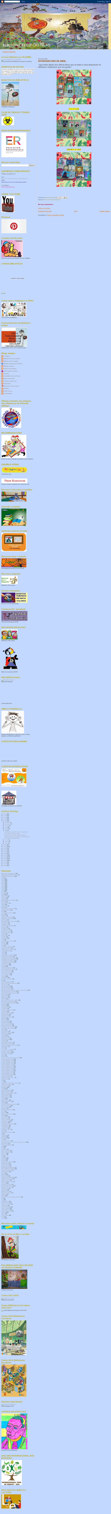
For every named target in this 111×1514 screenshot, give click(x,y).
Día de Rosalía (5, 987)
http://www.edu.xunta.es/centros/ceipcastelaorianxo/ (14, 178)
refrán (3, 1173)
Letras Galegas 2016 (7, 1063)
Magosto (4, 1087)
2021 (5, 845)
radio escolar (5, 1164)
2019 (5, 848)
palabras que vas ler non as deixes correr (13, 1142)
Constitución (5, 963)
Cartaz (3, 934)
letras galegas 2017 (7, 1064)
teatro (3, 1195)
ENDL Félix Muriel (9, 378)
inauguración (5, 1039)
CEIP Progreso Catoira (11, 371)
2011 (5, 862)
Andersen (4, 906)
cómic (3, 953)
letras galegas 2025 (7, 1073)
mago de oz (4, 1086)
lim (2, 1080)
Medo (3, 1102)
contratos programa (7, 967)
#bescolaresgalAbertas (8, 873)
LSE (2, 1081)
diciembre (7, 822)
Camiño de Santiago (7, 925)
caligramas (4, 924)
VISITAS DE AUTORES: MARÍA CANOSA (15, 835)
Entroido (3, 1005)
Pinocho (3, 1154)
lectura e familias (6, 1052)
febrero (7, 841)
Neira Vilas (4, 1118)
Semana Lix (4, 1188)
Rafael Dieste (5, 1166)
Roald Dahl (4, 1176)
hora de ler (4, 1034)
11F (2, 877)
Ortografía (4, 1135)
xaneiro (3, 1212)
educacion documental (8, 1001)
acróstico (4, 897)
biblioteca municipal (7, 918)
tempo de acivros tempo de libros (11, 1197)
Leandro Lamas (6, 1050)
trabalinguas (5, 1201)
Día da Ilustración (6, 982)
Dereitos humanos (6, 979)
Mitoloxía (4, 1108)
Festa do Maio (5, 1022)
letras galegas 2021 (7, 1069)
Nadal (3, 1115)
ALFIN (3, 901)
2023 (5, 819)
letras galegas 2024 (7, 1072)
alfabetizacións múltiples (8, 900)
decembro (4, 977)
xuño (2, 1218)
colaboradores (5, 951)
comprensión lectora (7, 962)
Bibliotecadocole (9, 366)
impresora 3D (5, 1038)
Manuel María (5, 1094)
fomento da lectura (6, 1025)
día (2, 980)
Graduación (4, 1031)
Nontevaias (7, 383)
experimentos (5, 1014)
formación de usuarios (8, 1027)
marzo (6, 840)
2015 (5, 855)
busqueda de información (8, 921)
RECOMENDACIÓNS (7, 1169)
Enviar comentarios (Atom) (55, 215)
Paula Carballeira (6, 1145)
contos (3, 966)
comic (3, 952)
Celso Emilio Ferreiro (7, 941)
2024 (5, 817)
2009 (5, 865)
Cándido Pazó (5, 929)
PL (2, 1156)
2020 (5, 846)
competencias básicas (8, 960)
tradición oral (5, 1202)
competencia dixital (7, 956)
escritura (4, 1011)
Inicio (75, 211)
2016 (5, 853)
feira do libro (5, 1021)
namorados (4, 1117)
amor (2, 904)
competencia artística (7, 955)
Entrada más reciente (45, 211)
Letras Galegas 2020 (7, 1067)
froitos (3, 1029)
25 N (2, 891)
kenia (3, 1048)
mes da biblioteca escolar (8, 1104)
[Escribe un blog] (60, 198)
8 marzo (3, 893)
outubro (3, 1138)
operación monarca (7, 1132)
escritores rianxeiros (7, 1010)
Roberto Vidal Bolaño (7, 1177)
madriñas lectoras (6, 1084)
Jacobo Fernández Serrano (9, 1045)
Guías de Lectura (6, 1032)
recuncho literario (6, 1170)
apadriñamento (5, 910)
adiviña (3, 899)
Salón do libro (5, 1180)
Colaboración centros (7, 949)
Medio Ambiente (6, 1101)
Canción (3, 927)
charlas (3, 942)
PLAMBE (4, 1157)
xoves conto (4, 1215)
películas (4, 1149)
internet (3, 1041)
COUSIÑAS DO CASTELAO (12, 376)
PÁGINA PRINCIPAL (9, 52)
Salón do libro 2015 (7, 1181)
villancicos (4, 1205)
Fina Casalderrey (6, 1024)
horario (3, 1035)
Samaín (3, 1183)
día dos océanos (6, 989)
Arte (2, 911)
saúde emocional (6, 1184)
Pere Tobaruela (6, 1152)
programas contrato (7, 1162)
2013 (5, 858)
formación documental (8, 1028)
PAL (2, 1139)
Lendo (3, 1056)
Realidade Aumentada (8, 1167)
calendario (4, 922)
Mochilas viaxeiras (6, 1109)
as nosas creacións (7, 913)
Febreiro (3, 1019)
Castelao (4, 938)
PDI (2, 1147)
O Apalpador (5, 1125)
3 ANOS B (7, 356)
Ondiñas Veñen (6, 1129)
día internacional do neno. (9, 993)
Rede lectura (5, 1171)
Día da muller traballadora (9, 983)
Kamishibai (4, 1046)
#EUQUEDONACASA (7, 876)
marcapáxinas (5, 1095)
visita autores (5, 1208)
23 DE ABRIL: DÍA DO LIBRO (12, 833)
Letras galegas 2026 (7, 1074)
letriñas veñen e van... (7, 1077)
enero (6, 843)
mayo (6, 828)
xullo (2, 1216)
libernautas (4, 1079)
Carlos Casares (6, 932)
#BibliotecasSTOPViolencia (9, 875)
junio (6, 827)
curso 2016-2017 (6, 972)
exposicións (4, 1015)
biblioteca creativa (6, 917)
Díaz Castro (4, 994)
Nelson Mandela (6, 1119)
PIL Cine (4, 1153)
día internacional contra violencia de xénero (14, 990)
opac (2, 1131)
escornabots (5, 1007)
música (3, 1112)
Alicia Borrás (5, 903)
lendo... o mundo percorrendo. (10, 1057)
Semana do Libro (6, 1187)
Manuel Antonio (6, 1091)
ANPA (3, 907)
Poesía (3, 1159)
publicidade (4, 1163)
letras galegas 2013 (7, 1059)
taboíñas (4, 1194)
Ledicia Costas (5, 1053)
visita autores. (5, 1209)
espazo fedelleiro (6, 1012)
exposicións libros (6, 1017)
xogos (3, 1214)
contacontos (5, 965)
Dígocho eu (4, 997)
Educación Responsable (8, 1003)
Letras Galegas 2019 (7, 1066)
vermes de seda (6, 1204)
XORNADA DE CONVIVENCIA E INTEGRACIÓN (17, 836)
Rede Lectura (8, 391)
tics (2, 1198)
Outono (3, 1136)
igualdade (4, 1036)
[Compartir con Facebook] (65, 198)
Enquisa (3, 1004)
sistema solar (5, 1191)
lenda (3, 1055)
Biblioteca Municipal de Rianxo (13, 363)
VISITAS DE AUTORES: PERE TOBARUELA (16, 832)
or (2, 1133)
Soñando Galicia (6, 1192)
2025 (5, 815)
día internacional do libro (8, 991)
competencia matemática (8, 959)
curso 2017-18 (5, 973)
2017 (5, 851)
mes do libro (5, 1107)
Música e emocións (7, 1114)
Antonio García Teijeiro (8, 908)
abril (48, 199)
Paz (2, 1146)
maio (2, 1088)
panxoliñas (4, 1143)
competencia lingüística (8, 958)
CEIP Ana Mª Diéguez (10, 368)
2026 (5, 814)
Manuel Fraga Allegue (7, 1093)
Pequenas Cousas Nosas (11, 386)
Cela (2, 939)
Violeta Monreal (6, 1207)
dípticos (3, 998)
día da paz (4, 984)
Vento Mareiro (8, 393)
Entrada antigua (105, 211)
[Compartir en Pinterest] (67, 198)
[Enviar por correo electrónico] (58, 198)
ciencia (3, 944)
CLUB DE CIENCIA (7, 946)
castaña (3, 937)
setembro (4, 1190)
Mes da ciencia (5, 1105)
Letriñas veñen (5, 1076)
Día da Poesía (5, 986)
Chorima (6, 373)
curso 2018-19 (5, 974)
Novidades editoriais (55, 199)
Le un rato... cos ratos (7, 1049)
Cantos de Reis (6, 931)
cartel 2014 (4, 935)
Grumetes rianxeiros (10, 381)
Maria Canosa (5, 1097)
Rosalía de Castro (6, 1178)
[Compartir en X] (62, 198)
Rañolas (6, 388)
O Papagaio (4, 1126)
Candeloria (4, 928)
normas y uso (5, 1121)
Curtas (3, 976)
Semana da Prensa (7, 1185)
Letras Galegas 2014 (7, 1060)
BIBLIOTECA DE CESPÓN (12, 358)
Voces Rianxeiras (6, 1211)
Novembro (4, 1122)
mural (3, 1111)
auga (2, 914)
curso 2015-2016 (6, 970)
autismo (3, 915)
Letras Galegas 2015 (7, 1062)
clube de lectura (6, 948)
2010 (5, 863)
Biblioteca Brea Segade (11, 361)
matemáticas (5, 1100)
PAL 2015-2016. (6, 1140)
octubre (7, 825)
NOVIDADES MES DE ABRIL (12, 838)
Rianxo (3, 1174)
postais (3, 1160)
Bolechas (4, 920)
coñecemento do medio (8, 969)
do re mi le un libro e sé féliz (9, 1000)
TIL (2, 1199)
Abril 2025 (4, 896)
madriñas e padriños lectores (10, 1083)
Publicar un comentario (44, 208)
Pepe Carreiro (5, 1150)
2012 (5, 860)
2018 (5, 850)
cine (2, 945)
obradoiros (4, 1128)
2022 (45, 199)
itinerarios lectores (6, 1043)
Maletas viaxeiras (6, 1090)
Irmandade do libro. (7, 1042)
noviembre (8, 824)
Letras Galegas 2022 (7, 1070)
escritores (4, 1008)
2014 (5, 857)
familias (3, 1018)
